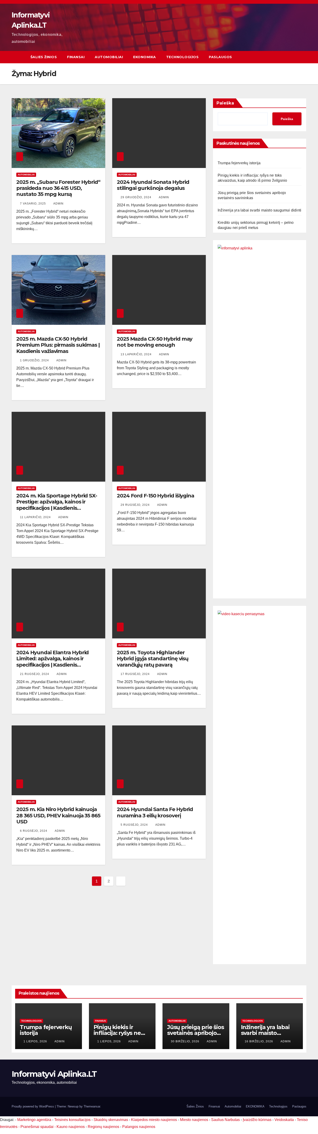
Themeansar (92, 1106)
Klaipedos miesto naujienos (154, 1120)
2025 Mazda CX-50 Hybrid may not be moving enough (154, 342)
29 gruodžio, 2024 (136, 197)
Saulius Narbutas (225, 1120)
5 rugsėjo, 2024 (135, 824)
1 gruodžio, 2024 (35, 360)
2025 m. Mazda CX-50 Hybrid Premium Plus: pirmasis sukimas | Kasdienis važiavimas (58, 345)
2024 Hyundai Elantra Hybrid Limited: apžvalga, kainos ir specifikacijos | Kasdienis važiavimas (52, 661)
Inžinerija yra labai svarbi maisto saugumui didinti (259, 210)
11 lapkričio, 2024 (36, 517)
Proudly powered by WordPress (33, 1106)
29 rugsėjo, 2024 (136, 505)
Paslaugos (220, 57)
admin (58, 203)
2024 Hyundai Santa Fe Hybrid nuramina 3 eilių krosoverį (155, 812)
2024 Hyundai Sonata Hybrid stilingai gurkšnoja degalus (153, 185)
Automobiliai (109, 57)
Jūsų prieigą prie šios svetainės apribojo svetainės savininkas (195, 1033)
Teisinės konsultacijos (72, 1120)
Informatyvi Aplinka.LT (54, 1074)
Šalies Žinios (43, 57)
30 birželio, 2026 (185, 1041)
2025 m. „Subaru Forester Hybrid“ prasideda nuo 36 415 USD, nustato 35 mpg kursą (58, 188)
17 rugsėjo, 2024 (136, 674)
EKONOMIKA (144, 57)
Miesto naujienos (194, 1120)
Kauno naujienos (71, 1127)
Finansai (76, 57)
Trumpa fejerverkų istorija (239, 163)
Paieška (225, 103)
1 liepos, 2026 (36, 1041)
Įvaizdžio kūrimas (257, 1120)
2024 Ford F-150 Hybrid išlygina (155, 496)
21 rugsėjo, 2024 (35, 674)
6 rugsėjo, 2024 (34, 830)
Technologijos (182, 57)
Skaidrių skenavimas (111, 1120)
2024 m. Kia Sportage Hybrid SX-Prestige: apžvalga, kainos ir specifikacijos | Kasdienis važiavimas (56, 505)
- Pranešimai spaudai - (37, 1127)
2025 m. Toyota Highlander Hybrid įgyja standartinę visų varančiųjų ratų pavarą (152, 658)
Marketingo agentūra (34, 1120)
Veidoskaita (284, 1120)
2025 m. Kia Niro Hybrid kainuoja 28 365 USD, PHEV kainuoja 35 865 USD (58, 815)
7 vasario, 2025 (33, 203)
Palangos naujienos (138, 1127)
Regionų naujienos (103, 1127)
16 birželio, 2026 (259, 1041)
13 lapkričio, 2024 (136, 354)
